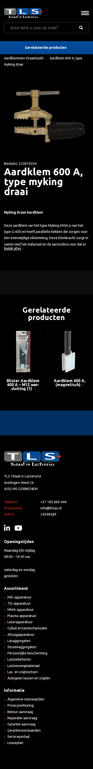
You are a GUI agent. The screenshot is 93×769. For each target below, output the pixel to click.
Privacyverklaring (20, 705)
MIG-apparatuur (19, 597)
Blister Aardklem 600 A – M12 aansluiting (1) (23, 384)
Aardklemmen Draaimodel (24, 58)
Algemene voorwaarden (25, 699)
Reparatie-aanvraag (22, 718)
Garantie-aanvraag (21, 724)
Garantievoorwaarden (24, 730)
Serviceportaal (18, 737)
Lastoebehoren (19, 659)
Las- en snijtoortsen (22, 672)
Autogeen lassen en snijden (28, 678)
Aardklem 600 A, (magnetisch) (69, 382)
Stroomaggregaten (21, 647)
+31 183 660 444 (53, 502)
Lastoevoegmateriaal (23, 666)
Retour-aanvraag (20, 712)
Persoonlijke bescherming (27, 653)
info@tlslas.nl (51, 508)
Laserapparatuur (20, 622)
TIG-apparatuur (19, 603)
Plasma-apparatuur (21, 616)
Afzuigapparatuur (20, 635)
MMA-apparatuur (20, 610)
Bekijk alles (12, 248)
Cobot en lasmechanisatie (27, 628)
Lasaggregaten (19, 641)
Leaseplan (15, 743)
